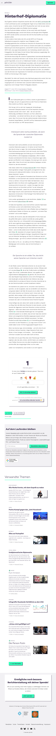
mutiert (23, 147)
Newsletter (14, 433)
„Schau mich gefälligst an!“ (19, 624)
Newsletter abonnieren (38, 446)
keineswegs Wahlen (40, 221)
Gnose (12, 570)
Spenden (50, 2)
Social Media (12, 550)
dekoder (11, 599)
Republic (7, 13)
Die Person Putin (17, 643)
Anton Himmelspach (19, 615)
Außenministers (21, 201)
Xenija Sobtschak (29, 167)
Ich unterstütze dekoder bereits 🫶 (31, 400)
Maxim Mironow (18, 501)
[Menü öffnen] (2, 3)
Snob (10, 507)
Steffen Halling (14, 593)
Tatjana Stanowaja (19, 542)
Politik (10, 416)
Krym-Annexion (14, 573)
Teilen (9, 413)
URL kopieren (19, 413)
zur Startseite (16, 663)
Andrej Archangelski (19, 634)
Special (13, 640)
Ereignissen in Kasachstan (28, 155)
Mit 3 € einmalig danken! (28, 392)
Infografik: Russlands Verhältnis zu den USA (26, 602)
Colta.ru (11, 621)
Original (6, 89)
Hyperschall (29, 325)
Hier (14, 118)
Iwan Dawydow (22, 89)
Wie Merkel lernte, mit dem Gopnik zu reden (26, 488)
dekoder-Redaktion (24, 90)
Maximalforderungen (13, 32)
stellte (12, 176)
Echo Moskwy (13, 485)
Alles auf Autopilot (16, 533)
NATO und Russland (43, 21)
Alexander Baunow (19, 564)
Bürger (18, 270)
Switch (36, 387)
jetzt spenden (28, 696)
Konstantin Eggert (19, 525)
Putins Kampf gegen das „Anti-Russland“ (25, 510)
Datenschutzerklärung (15, 455)
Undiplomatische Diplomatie (20, 552)
